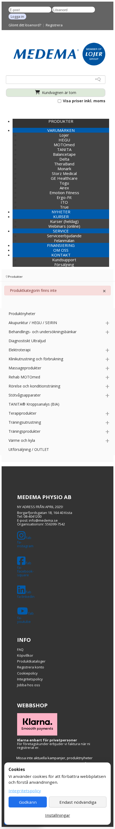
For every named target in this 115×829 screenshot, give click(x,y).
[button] (61, 130)
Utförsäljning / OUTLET (29, 449)
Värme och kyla (22, 440)
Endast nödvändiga (77, 802)
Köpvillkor (25, 655)
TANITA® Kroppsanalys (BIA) (34, 404)
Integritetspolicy (30, 679)
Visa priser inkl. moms (83, 101)
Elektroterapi (19, 349)
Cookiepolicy (27, 673)
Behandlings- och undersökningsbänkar (42, 331)
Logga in (17, 16)
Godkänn (28, 802)
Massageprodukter (25, 367)
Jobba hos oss (28, 685)
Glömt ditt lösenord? (25, 25)
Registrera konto (30, 667)
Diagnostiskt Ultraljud (27, 340)
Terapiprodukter (22, 413)
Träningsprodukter (24, 431)
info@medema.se (43, 520)
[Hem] (59, 53)
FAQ (20, 649)
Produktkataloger (31, 661)
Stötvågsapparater (25, 395)
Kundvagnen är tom (58, 92)
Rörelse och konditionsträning (34, 386)
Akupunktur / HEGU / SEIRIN (33, 322)
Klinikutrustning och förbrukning (36, 358)
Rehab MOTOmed (24, 376)
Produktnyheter (22, 313)
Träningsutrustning (25, 422)
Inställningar (57, 815)
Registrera (54, 25)
